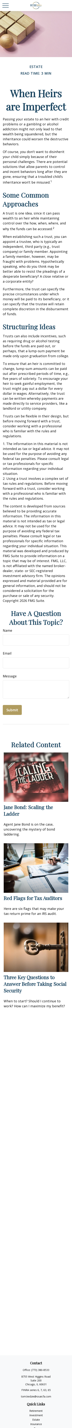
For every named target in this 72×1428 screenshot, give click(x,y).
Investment (36, 1415)
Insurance (36, 1424)
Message (10, 676)
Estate (36, 1419)
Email (7, 653)
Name (7, 630)
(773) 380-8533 (40, 1370)
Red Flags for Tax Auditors (33, 898)
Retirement (36, 1411)
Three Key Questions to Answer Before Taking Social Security (35, 984)
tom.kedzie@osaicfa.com (36, 1396)
